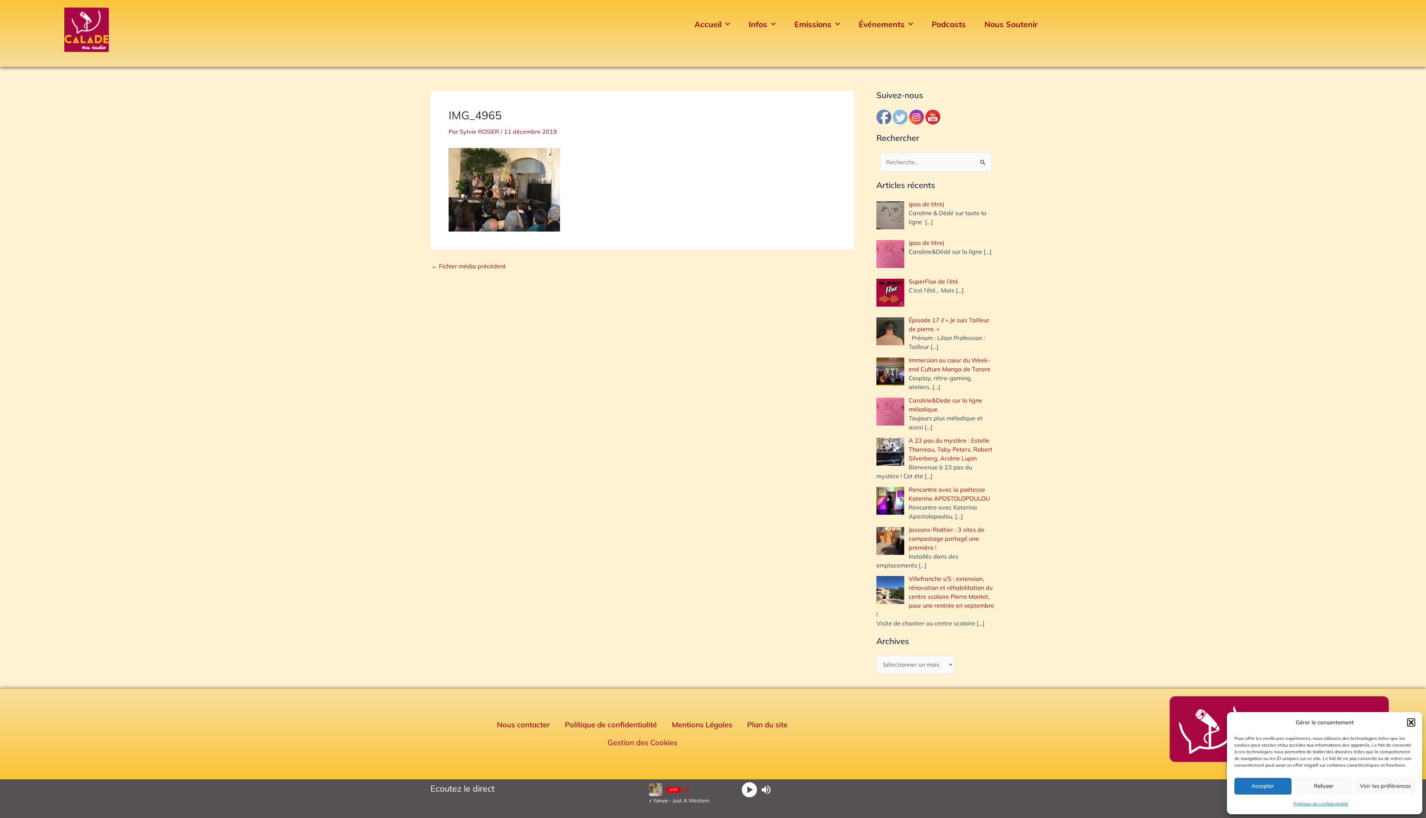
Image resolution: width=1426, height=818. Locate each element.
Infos (758, 24)
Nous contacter (523, 724)
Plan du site (767, 724)
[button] (1411, 722)
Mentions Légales (702, 724)
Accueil (708, 24)
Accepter (1262, 785)
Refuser (1324, 785)
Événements (882, 24)
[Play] (749, 789)
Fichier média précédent (469, 266)
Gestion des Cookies (642, 742)
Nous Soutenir (1011, 24)
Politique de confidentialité (1320, 803)
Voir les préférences (1385, 785)
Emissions (812, 24)
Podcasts (949, 24)
